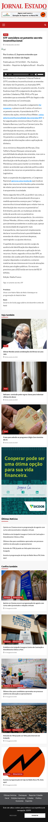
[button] (3, 24)
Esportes (28, 801)
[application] (24, 74)
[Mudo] (36, 74)
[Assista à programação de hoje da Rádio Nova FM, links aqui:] (24, 762)
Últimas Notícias (17, 597)
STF (22, 283)
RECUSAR (13, 815)
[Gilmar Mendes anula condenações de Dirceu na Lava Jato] (24, 334)
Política (38, 798)
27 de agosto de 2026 (11, 608)
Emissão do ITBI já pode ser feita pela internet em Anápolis (21, 549)
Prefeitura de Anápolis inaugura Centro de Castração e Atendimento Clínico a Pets (23, 535)
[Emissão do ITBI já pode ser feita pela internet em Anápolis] (24, 718)
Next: (23, 303)
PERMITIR (35, 815)
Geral (5, 35)
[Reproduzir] (6, 74)
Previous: (20, 292)
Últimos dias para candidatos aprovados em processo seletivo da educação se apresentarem (23, 542)
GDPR (28, 810)
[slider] (41, 74)
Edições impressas (18, 798)
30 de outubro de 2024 (11, 357)
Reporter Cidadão (36, 795)
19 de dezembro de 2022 (12, 45)
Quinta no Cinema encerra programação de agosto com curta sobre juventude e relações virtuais (24, 528)
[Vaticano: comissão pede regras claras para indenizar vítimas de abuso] (24, 377)
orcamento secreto (13, 283)
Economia (19, 801)
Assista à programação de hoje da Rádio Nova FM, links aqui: (24, 556)
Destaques (7, 597)
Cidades (30, 798)
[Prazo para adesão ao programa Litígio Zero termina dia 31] (24, 419)
